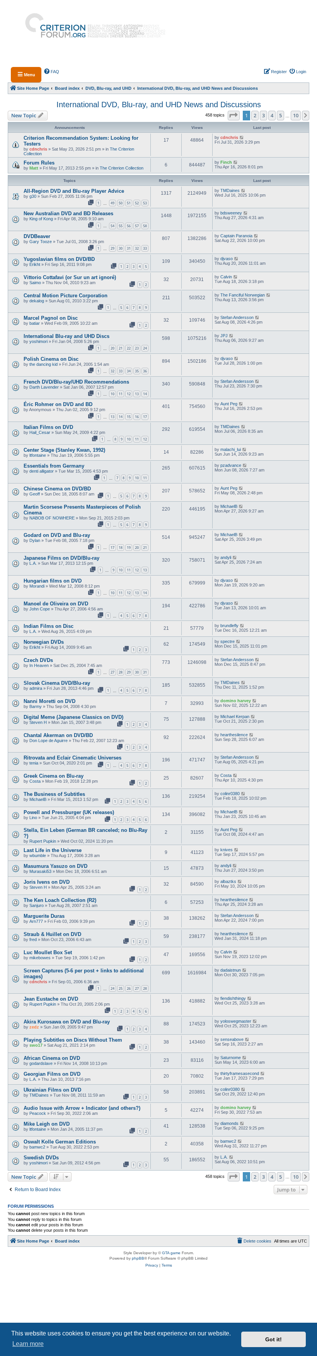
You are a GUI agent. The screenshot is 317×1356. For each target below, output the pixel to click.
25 (121, 988)
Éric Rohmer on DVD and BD (58, 404)
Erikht (34, 264)
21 (121, 348)
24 (145, 348)
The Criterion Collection (121, 168)
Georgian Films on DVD (52, 1074)
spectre (227, 641)
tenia (33, 763)
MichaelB (228, 506)
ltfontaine (37, 455)
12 (129, 393)
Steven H (38, 722)
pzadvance (230, 465)
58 (145, 225)
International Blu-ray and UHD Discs (66, 336)
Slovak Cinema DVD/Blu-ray (57, 683)
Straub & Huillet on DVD (52, 934)
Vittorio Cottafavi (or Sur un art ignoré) (70, 277)
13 (137, 393)
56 (129, 225)
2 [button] (255, 115)
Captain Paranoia (236, 235)
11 (121, 393)
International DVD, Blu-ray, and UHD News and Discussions (158, 104)
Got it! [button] (273, 1339)
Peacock (37, 1113)
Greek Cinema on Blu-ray (54, 776)
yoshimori (38, 341)
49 (112, 203)
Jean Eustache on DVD (51, 999)
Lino (33, 817)
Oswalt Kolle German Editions (60, 1142)
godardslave (41, 1063)
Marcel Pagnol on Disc (51, 318)
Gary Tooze (40, 241)
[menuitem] (52, 71)
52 (137, 203)
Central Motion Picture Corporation (65, 295)
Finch (226, 162)
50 (121, 203)
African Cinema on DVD (52, 1058)
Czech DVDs (38, 660)
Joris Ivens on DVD (47, 882)
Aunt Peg (228, 403)
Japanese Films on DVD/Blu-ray (61, 558)
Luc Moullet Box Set (48, 952)
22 (129, 348)
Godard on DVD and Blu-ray (57, 535)
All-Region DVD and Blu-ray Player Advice (74, 191)
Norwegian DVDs (44, 642)
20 (112, 348)
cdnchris (38, 149)
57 (137, 225)
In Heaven (39, 665)
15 (129, 416)
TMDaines (230, 190)
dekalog (36, 300)
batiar (34, 323)
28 (121, 672)
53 (145, 203)
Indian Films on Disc (48, 626)
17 (145, 416)
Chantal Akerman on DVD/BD (58, 735)
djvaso (226, 258)
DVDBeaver (37, 236)
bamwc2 (37, 1147)
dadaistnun (230, 970)
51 (129, 203)
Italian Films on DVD (48, 427)
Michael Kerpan (234, 716)
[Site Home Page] (92, 31)
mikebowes (40, 957)
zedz (34, 1027)
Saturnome (230, 1057)
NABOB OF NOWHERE (52, 518)
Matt (33, 168)
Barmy (35, 706)
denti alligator (41, 471)
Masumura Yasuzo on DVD (55, 866)
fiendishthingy (233, 998)
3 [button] (263, 115)
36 (145, 371)
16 (137, 416)
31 (129, 248)
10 (112, 393)
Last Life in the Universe (53, 850)
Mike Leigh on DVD (47, 1124)
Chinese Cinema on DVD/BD (57, 489)
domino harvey (235, 700)
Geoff (34, 494)
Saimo (35, 282)
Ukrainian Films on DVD (52, 1090)
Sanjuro (36, 905)
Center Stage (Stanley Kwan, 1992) (64, 450)
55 (121, 225)
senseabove (232, 1039)
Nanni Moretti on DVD (49, 701)
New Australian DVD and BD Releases (68, 213)
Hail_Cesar (39, 432)
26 (129, 988)
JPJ (224, 335)
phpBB (138, 1258)
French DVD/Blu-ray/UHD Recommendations (76, 382)
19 (129, 547)
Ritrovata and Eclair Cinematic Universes (72, 758)
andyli (225, 557)
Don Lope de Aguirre (48, 740)
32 (137, 248)
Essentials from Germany (54, 466)
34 (129, 371)
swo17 (36, 1045)
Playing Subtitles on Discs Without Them (73, 1040)
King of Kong (41, 218)
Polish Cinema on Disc (51, 359)
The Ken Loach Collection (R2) (60, 900)
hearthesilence (234, 734)
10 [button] (295, 115)
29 (112, 248)
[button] (234, 115)
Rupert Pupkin (42, 841)
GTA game (171, 1253)
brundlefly (229, 625)
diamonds (229, 1123)
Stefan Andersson (237, 317)
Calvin (226, 276)
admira (35, 688)
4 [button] (272, 115)
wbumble (37, 855)
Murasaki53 (40, 871)
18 (121, 547)
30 (121, 248)
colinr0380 (230, 793)
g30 (32, 196)
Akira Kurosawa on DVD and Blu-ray (67, 1022)
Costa (35, 781)
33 (145, 248)
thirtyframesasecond (239, 1073)
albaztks (228, 881)
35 (137, 371)
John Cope (39, 609)
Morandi (36, 586)
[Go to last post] (241, 137)
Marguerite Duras (44, 916)
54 (112, 225)
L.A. (33, 563)
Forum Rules (39, 163)
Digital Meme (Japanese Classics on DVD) (73, 717)
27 (112, 672)
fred (33, 939)
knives (226, 849)
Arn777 (36, 921)
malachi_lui (230, 449)
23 (137, 348)
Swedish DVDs (41, 1158)
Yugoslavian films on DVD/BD (59, 259)
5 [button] (280, 115)
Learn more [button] (28, 1344)
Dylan (34, 540)
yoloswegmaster (235, 1021)
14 (145, 393)
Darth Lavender (44, 387)
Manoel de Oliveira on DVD (56, 604)
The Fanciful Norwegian (242, 295)
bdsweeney (231, 213)
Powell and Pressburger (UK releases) (69, 812)
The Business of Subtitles (54, 794)
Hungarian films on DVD (53, 581)
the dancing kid (43, 364)
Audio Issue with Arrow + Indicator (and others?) (82, 1108)
